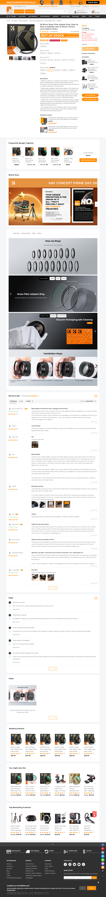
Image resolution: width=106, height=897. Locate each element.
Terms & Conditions (31, 866)
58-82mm (50, 70)
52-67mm (43, 53)
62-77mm (64, 60)
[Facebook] (65, 864)
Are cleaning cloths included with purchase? (25, 653)
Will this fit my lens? (19, 602)
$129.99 (92, 80)
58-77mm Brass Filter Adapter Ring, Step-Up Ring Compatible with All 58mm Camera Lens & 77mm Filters (31, 750)
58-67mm (50, 53)
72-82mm (72, 70)
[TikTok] (83, 864)
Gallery (9, 875)
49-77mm (43, 60)
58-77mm (57, 60)
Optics (84, 16)
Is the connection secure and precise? (23, 627)
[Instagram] (69, 864)
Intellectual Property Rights (34, 875)
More (90, 16)
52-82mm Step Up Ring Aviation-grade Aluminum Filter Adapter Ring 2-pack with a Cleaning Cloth (68, 160)
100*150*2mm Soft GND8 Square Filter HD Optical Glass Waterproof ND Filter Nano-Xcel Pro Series (62, 127)
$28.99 (92, 64)
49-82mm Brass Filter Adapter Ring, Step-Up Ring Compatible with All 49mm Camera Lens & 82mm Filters (45, 750)
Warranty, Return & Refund (33, 873)
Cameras (55, 16)
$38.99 (92, 72)
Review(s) (54, 31)
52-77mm (50, 60)
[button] (11, 293)
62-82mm (58, 70)
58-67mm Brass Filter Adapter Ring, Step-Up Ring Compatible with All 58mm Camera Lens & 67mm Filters (16, 750)
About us (9, 864)
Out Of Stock (90, 48)
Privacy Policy (30, 864)
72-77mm (43, 63)
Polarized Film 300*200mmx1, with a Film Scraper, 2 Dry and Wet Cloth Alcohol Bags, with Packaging (63, 118)
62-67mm (57, 53)
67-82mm (65, 70)
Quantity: (84, 44)
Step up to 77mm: (45, 57)
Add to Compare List (90, 99)
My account (48, 864)
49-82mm (43, 70)
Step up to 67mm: (45, 50)
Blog (8, 871)
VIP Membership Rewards (14, 878)
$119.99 (92, 88)
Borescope (75, 16)
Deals (97, 16)
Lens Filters (22, 16)
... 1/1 (53, 668)
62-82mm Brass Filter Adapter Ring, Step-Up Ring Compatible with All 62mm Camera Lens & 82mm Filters (60, 750)
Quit (82, 888)
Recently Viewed (75, 6)
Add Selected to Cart (88, 160)
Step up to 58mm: (45, 43)
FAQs (33, 233)
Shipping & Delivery (31, 868)
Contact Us (10, 866)
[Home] (10, 10)
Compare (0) (85, 6)
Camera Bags (65, 16)
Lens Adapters (32, 16)
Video (39, 233)
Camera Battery (45, 16)
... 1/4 (53, 588)
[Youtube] (79, 864)
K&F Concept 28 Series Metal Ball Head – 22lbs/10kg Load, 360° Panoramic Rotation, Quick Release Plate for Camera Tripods (89, 789)
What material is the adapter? (21, 640)
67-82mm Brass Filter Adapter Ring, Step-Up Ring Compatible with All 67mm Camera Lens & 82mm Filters (75, 750)
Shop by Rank (30, 11)
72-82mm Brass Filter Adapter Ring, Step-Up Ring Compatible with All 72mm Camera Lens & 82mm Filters (89, 750)
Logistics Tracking (50, 873)
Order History (49, 866)
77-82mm (43, 73)
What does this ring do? (20, 615)
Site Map (9, 868)
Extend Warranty (49, 871)
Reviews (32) (25, 233)
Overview (16, 233)
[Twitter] (74, 864)
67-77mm (71, 60)
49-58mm (43, 46)
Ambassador (29, 878)
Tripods (13, 16)
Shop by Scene (19, 11)
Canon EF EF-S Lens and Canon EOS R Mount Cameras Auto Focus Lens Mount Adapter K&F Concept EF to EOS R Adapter (45, 828)
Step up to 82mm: (47, 67)
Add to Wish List (90, 95)
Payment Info (29, 871)
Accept (91, 888)
